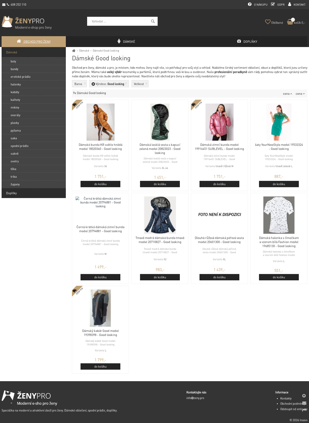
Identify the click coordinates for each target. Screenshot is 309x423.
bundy (14, 69)
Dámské (84, 50)
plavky (15, 123)
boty (13, 61)
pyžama (16, 130)
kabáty (15, 92)
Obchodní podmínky (292, 403)
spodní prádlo (20, 146)
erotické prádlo (21, 76)
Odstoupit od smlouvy (293, 409)
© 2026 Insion (298, 420)
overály (15, 115)
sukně (15, 153)
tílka (13, 169)
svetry (15, 161)
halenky (16, 84)
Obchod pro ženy (37, 41)
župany (15, 184)
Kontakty (286, 398)
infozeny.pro (195, 398)
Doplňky (11, 193)
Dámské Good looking (106, 50)
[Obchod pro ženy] (73, 50)
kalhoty (15, 100)
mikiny (15, 107)
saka (14, 138)
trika (14, 176)
